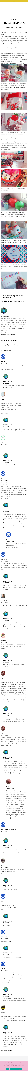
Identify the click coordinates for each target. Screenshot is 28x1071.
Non (11, 1069)
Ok (7, 1069)
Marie (2, 452)
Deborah (3, 1022)
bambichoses (4, 946)
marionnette (4, 610)
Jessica (2, 409)
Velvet (2, 687)
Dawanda (3, 250)
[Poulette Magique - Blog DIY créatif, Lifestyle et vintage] (14, 9)
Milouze (17, 222)
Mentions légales (18, 1069)
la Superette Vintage (19, 97)
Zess (13, 143)
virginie (3, 978)
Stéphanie (3, 650)
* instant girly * (14, 28)
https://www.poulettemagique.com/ (8, 344)
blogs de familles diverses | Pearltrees (17, 354)
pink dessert (4, 569)
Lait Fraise (3, 276)
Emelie (2, 875)
